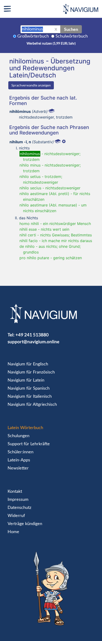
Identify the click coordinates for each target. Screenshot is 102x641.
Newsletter (18, 468)
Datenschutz (19, 508)
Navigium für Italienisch (30, 396)
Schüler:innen (20, 452)
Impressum (18, 499)
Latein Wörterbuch (25, 428)
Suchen (71, 29)
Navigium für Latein (26, 380)
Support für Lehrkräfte (29, 444)
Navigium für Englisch (28, 364)
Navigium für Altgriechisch (32, 404)
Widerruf (16, 516)
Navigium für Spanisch (29, 388)
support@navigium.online (33, 341)
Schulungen (18, 436)
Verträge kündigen (25, 524)
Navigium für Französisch (31, 372)
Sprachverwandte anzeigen (31, 85)
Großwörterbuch (33, 36)
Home (13, 532)
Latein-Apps (19, 460)
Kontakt (15, 491)
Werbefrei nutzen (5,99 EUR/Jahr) (51, 43)
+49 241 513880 (32, 334)
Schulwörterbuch (72, 36)
